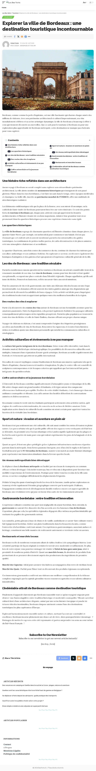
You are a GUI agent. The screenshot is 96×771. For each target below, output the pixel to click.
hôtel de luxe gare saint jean (68, 549)
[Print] (25, 36)
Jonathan (15, 43)
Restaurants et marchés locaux (68, 162)
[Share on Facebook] (14, 36)
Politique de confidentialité (17, 754)
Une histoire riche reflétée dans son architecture (21, 146)
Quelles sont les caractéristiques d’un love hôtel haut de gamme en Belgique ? (32, 690)
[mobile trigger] (4, 2)
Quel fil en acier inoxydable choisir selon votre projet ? (23, 701)
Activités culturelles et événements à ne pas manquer (24, 164)
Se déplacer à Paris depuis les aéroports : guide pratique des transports (29, 696)
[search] (80, 2)
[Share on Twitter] (18, 36)
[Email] (22, 36)
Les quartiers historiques (21, 151)
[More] (29, 36)
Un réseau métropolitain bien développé (72, 152)
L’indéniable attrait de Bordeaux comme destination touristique (67, 168)
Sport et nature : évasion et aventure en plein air (69, 147)
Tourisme (8, 17)
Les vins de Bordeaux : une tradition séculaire (26, 155)
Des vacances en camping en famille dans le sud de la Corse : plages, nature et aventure (35, 685)
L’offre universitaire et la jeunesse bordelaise (23, 171)
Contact (7, 744)
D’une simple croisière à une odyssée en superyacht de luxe (25, 706)
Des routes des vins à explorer (23, 159)
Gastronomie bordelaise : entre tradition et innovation (68, 157)
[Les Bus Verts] (13, 2)
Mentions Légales (12, 750)
